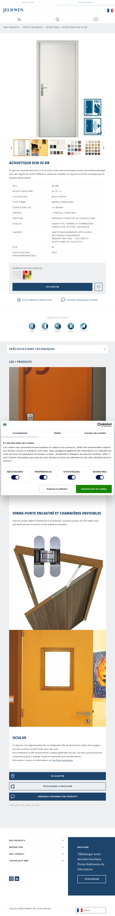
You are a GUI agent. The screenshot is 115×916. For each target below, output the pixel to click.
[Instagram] (11, 878)
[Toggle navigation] (19, 19)
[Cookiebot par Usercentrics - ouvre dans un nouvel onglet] (99, 425)
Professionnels (85, 2)
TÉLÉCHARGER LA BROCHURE (37, 299)
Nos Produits (11, 27)
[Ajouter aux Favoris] (98, 287)
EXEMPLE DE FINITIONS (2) (27, 268)
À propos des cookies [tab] (95, 433)
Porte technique (32, 27)
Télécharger (91, 879)
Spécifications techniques (32, 349)
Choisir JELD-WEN (18, 860)
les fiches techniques (63, 760)
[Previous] (11, 147)
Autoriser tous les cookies (94, 489)
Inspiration (16, 847)
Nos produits (17, 840)
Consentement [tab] (20, 433)
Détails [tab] (57, 433)
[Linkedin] (17, 878)
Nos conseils (16, 854)
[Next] (103, 147)
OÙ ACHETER (52, 286)
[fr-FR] (110, 10)
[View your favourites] (96, 19)
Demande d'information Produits (82, 299)
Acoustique (52, 27)
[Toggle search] (57, 19)
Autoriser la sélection (57, 489)
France (87, 910)
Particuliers (28, 2)
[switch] (43, 477)
